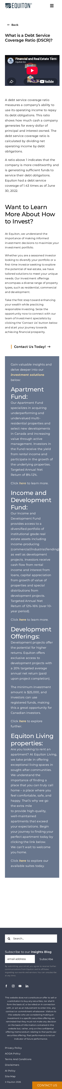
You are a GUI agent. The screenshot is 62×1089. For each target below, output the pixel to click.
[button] (46, 959)
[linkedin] (27, 986)
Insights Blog (41, 952)
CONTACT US (47, 1085)
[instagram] (13, 986)
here (22, 483)
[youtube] (20, 986)
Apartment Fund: (27, 393)
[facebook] (6, 986)
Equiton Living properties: (32, 739)
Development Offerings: (31, 633)
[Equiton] (18, 3)
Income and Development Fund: (31, 500)
